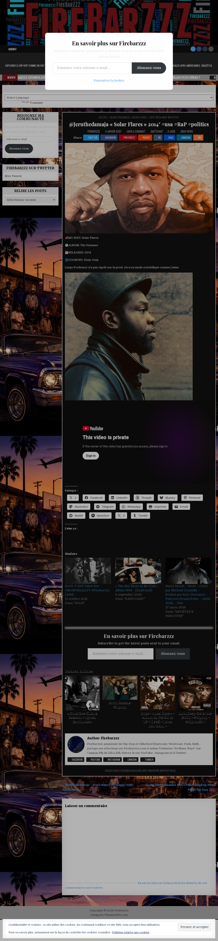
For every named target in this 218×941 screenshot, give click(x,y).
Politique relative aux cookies (130, 932)
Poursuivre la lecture (109, 80)
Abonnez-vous (149, 68)
